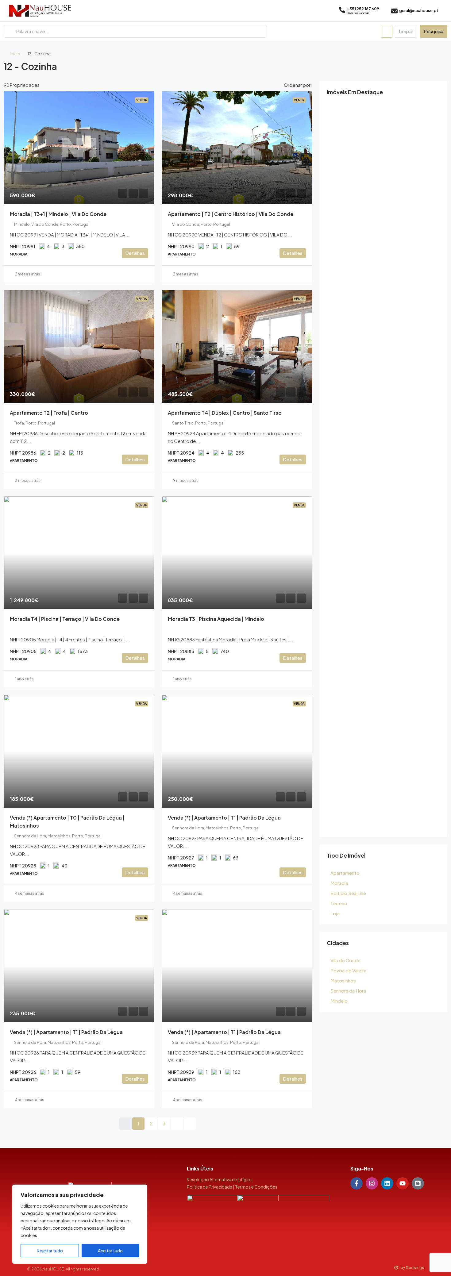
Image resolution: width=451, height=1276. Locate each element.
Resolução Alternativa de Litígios (219, 1179)
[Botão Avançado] (386, 31)
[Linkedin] (387, 1183)
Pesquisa (433, 31)
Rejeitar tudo (50, 1250)
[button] (436, 64)
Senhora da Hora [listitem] (348, 991)
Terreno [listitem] (338, 903)
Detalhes (135, 253)
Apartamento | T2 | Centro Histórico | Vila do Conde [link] (230, 214)
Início (15, 53)
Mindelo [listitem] (339, 1001)
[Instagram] (372, 1183)
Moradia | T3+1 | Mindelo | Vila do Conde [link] (58, 214)
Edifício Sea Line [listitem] (348, 893)
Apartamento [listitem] (345, 873)
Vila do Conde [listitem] (345, 960)
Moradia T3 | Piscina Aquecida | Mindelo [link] (216, 619)
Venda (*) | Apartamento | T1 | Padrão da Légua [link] (224, 817)
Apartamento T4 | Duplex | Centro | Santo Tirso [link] (225, 412)
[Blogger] (418, 1183)
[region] (79, 1224)
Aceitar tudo (110, 1250)
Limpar (406, 31)
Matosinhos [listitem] (343, 980)
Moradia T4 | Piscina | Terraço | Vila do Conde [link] (65, 619)
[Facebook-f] (356, 1183)
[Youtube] (402, 1183)
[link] (79, 147)
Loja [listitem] (335, 913)
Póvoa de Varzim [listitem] (348, 970)
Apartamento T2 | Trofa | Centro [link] (49, 412)
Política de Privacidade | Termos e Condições (232, 1187)
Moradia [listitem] (339, 883)
